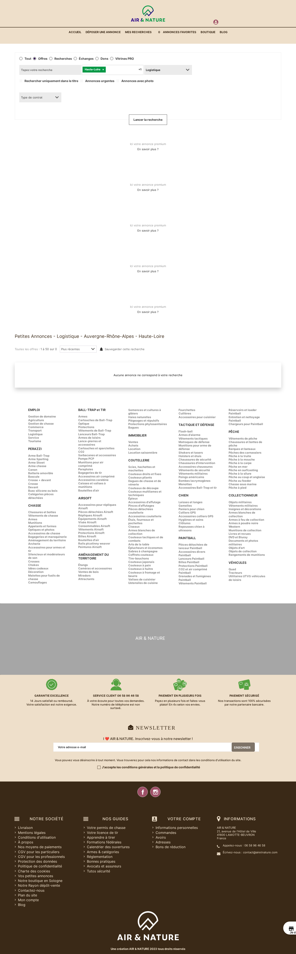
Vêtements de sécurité (194, 470)
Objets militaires (240, 502)
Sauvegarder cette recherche (125, 349)
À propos (25, 842)
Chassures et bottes (42, 512)
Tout (27, 58)
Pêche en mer (238, 466)
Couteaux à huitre (140, 568)
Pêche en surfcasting (243, 470)
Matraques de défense (194, 442)
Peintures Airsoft (90, 547)
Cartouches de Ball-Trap (95, 420)
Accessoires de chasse (44, 533)
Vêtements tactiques (193, 438)
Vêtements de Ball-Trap (94, 430)
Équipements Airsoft (92, 519)
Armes (32, 519)
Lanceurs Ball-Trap (91, 434)
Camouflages (37, 582)
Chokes (33, 565)
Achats (133, 445)
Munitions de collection (245, 530)
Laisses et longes (190, 502)
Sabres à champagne (143, 551)
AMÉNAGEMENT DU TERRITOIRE (93, 556)
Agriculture (36, 420)
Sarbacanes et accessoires (97, 455)
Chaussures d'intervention (197, 463)
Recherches (63, 58)
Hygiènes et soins (191, 519)
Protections (86, 427)
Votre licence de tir (102, 832)
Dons (104, 58)
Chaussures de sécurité (195, 459)
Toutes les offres (26, 349)
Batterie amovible (40, 473)
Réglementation (99, 856)
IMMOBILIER (137, 435)
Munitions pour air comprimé (90, 464)
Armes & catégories (103, 852)
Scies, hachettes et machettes (141, 468)
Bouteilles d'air (88, 490)
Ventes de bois (88, 572)
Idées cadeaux (38, 568)
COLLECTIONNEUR (243, 495)
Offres (42, 58)
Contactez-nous (31, 890)
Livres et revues (240, 533)
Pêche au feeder (240, 480)
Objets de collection (243, 551)
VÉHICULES (237, 562)
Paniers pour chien (191, 509)
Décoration (36, 572)
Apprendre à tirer (101, 837)
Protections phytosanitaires (147, 424)
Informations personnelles (177, 827)
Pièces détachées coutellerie (140, 510)
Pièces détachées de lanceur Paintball (193, 546)
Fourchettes (187, 410)
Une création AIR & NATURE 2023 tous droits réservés (148, 949)
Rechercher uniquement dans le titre (51, 81)
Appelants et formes (42, 526)
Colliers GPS (187, 512)
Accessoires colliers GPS (196, 516)
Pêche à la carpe (240, 463)
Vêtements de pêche (243, 438)
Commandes (166, 832)
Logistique (35, 434)
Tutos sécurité (98, 871)
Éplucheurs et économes (145, 548)
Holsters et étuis (190, 456)
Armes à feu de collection (246, 519)
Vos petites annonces (35, 876)
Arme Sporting (38, 459)
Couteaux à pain (139, 565)
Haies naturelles (139, 417)
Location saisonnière (142, 452)
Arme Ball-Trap (38, 455)
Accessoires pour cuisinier (197, 417)
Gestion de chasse (41, 423)
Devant (33, 487)
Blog (21, 904)
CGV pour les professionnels (41, 856)
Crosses (33, 561)
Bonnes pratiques (101, 861)
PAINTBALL (187, 538)
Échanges (86, 58)
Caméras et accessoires (95, 568)
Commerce (36, 427)
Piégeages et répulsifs (143, 420)
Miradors (84, 575)
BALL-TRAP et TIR (92, 410)
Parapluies (85, 469)
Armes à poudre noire (243, 523)
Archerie (34, 543)
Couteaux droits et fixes (144, 474)
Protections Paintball (193, 565)
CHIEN (184, 495)
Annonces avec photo (137, 81)
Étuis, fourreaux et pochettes (141, 521)
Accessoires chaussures (196, 466)
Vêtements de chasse (43, 515)
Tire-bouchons (138, 558)
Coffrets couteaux (140, 554)
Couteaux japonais (141, 562)
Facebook (143, 792)
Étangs (83, 565)
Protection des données (37, 861)
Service (33, 437)
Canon (32, 469)
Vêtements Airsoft (91, 529)
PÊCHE (234, 431)
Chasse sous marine (243, 484)
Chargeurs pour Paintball (246, 424)
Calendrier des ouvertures (108, 847)
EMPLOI (34, 410)
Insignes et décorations (245, 509)
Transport (35, 430)
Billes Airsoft (87, 536)
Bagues (133, 427)
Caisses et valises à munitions (92, 485)
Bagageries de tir (90, 472)
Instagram (155, 792)
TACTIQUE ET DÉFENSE (196, 425)
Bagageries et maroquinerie (47, 536)
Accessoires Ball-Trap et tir (198, 487)
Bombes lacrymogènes (194, 480)
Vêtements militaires (193, 473)
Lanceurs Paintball (191, 558)
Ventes (133, 442)
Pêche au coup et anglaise (247, 477)
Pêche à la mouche (242, 459)
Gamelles (185, 505)
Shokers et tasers (191, 452)
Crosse (33, 483)
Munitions (35, 522)
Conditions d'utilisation (37, 837)
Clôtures (184, 523)
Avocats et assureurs (104, 866)
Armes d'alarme (189, 435)
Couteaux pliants (140, 477)
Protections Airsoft (91, 533)
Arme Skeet (36, 462)
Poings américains (191, 477)
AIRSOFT (85, 498)
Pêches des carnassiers (245, 452)
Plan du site (27, 895)
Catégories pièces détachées (41, 495)
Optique (83, 423)
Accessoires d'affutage (144, 502)
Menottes (185, 484)
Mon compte (28, 900)
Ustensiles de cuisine (143, 583)
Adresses (163, 842)
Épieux (133, 498)
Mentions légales (32, 832)
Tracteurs (235, 572)
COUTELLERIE (139, 460)
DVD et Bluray (238, 537)
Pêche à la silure (240, 473)
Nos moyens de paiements (40, 847)
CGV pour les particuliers (38, 852)
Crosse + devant (39, 480)
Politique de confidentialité (40, 866)
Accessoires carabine (93, 480)
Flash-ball (186, 431)
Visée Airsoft (87, 522)
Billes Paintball (189, 562)
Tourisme (34, 441)
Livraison (25, 827)
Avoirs (161, 837)
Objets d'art (237, 548)
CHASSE (34, 505)
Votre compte (184, 819)
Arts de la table (138, 544)
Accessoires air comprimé (96, 476)
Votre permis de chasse (106, 827)
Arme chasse (37, 466)
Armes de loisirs (89, 437)
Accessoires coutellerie (144, 516)
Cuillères (185, 413)
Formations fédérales (104, 842)
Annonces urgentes (99, 81)
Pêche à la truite (240, 456)
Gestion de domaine (42, 416)
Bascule (33, 476)
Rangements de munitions (247, 554)
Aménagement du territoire (47, 540)
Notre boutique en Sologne (40, 880)
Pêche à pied (237, 487)
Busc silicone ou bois (42, 490)
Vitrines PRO (124, 58)
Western (234, 526)
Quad (232, 569)
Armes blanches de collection (141, 532)
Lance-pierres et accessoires (89, 442)
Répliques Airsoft (90, 515)
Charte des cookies (34, 871)
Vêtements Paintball (193, 583)
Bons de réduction (170, 847)
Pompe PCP (86, 458)
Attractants (86, 579)
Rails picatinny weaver (94, 543)
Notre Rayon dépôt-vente (39, 885)
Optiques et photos (41, 529)
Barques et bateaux (242, 449)
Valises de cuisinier (141, 579)
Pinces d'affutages (141, 505)
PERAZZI (35, 449)
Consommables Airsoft (94, 526)
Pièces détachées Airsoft (95, 512)
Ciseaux (134, 526)
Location (134, 449)
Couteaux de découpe (143, 488)
